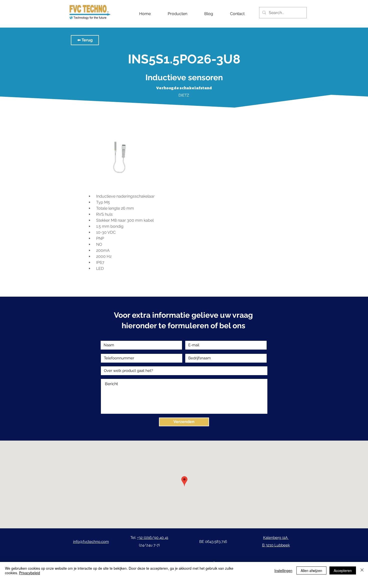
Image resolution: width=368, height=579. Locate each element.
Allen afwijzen (311, 570)
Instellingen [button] (283, 570)
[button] (85, 40)
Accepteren (343, 570)
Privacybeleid (29, 572)
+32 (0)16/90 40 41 (152, 537)
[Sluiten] (362, 570)
